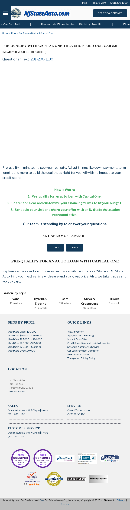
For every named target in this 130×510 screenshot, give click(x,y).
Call (56, 247)
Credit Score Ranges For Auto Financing (88, 343)
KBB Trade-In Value (78, 354)
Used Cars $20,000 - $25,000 (24, 343)
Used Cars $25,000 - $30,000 (24, 347)
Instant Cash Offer (77, 339)
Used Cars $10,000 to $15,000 (25, 335)
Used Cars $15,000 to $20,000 (25, 339)
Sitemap (65, 504)
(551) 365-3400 (76, 414)
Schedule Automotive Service (83, 347)
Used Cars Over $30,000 (21, 350)
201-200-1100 (42, 59)
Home (5, 33)
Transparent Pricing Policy (81, 358)
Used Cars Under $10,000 (22, 331)
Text (75, 247)
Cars (41, 500)
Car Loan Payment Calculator (83, 350)
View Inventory (75, 331)
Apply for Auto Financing (80, 335)
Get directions (17, 391)
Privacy (121, 500)
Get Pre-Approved (110, 13)
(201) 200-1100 (16, 414)
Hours (44, 410)
